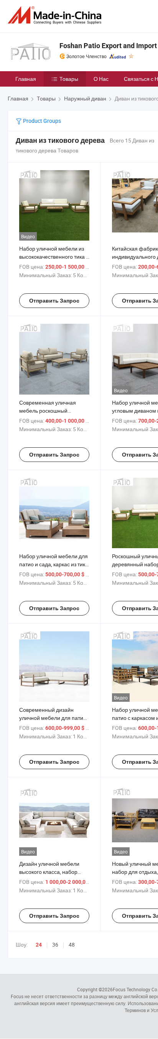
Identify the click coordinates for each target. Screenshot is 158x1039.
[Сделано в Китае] (56, 15)
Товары (68, 78)
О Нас (101, 78)
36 (55, 944)
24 (39, 945)
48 (72, 944)
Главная (25, 78)
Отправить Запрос (54, 301)
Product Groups (41, 120)
